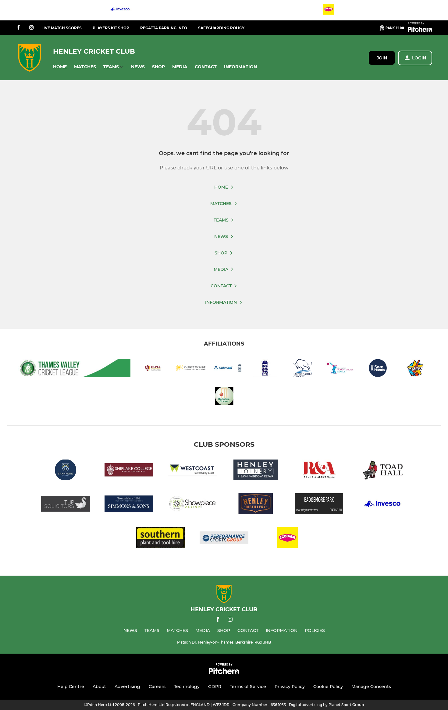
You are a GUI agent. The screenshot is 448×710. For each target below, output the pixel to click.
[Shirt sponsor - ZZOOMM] (328, 10)
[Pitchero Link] (420, 30)
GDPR (214, 686)
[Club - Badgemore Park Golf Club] (319, 504)
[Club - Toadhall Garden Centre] (382, 471)
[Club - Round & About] (319, 471)
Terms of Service (248, 686)
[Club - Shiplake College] (129, 471)
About (99, 686)
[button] (59, 67)
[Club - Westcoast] (192, 471)
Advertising (127, 686)
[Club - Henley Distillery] (255, 504)
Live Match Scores (61, 28)
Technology (187, 686)
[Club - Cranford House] (65, 471)
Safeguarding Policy (221, 28)
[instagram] (31, 28)
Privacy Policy (290, 686)
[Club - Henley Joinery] (255, 471)
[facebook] (18, 28)
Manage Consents (371, 686)
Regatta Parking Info (163, 28)
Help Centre (70, 686)
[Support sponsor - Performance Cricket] (224, 538)
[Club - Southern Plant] (160, 538)
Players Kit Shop (111, 28)
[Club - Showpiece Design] (192, 504)
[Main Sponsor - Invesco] (120, 10)
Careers (157, 686)
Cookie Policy (328, 686)
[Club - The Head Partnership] (65, 504)
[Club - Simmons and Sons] (129, 504)
